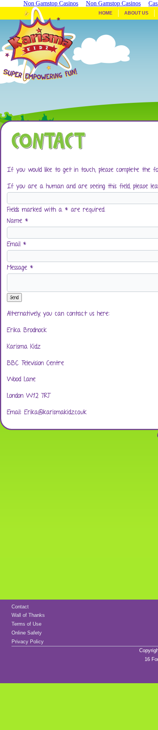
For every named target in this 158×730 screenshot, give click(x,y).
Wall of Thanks (28, 615)
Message (20, 267)
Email (16, 244)
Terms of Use (26, 624)
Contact (20, 607)
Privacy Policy (28, 641)
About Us (136, 13)
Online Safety (27, 633)
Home (105, 13)
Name (17, 220)
